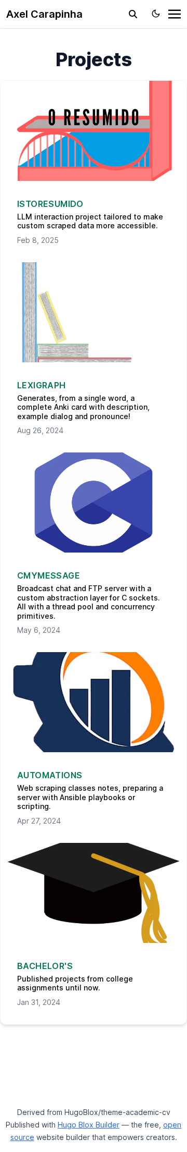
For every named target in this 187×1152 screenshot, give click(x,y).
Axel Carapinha (44, 14)
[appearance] (156, 13)
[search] (133, 14)
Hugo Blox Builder (88, 1124)
